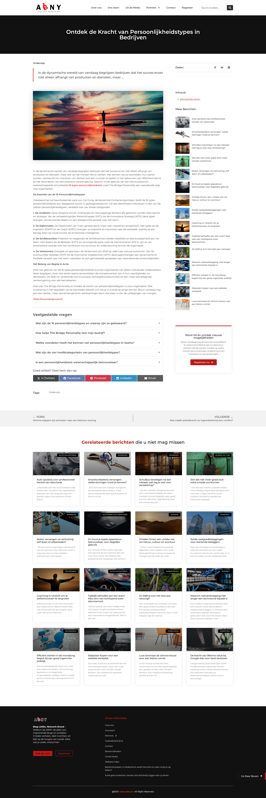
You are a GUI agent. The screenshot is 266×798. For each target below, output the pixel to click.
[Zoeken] (230, 7)
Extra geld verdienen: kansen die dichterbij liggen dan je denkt (137, 775)
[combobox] (213, 7)
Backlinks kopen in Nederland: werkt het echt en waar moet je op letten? (138, 768)
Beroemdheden (113, 751)
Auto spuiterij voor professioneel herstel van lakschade (56, 481)
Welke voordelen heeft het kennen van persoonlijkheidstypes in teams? (98, 342)
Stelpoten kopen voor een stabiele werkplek (103, 657)
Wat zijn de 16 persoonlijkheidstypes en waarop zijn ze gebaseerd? (98, 323)
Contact (171, 7)
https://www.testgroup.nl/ (47, 299)
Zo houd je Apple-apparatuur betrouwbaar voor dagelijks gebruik (105, 542)
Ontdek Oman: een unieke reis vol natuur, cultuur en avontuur (157, 540)
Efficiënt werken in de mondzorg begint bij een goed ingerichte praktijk (56, 658)
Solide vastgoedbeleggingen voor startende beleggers (207, 540)
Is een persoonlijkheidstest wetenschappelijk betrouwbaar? (98, 362)
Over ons (96, 7)
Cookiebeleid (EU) (114, 741)
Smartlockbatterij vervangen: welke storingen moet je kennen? (107, 481)
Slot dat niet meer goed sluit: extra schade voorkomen (207, 481)
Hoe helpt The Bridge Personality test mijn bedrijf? (98, 332)
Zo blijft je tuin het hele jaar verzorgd (211, 249)
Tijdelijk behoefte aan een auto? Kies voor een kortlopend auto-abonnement (211, 239)
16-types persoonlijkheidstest (85, 185)
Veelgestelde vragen (190, 99)
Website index (112, 762)
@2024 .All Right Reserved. (133, 791)
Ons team (113, 7)
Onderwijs (39, 63)
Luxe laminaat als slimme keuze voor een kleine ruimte (157, 657)
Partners (151, 7)
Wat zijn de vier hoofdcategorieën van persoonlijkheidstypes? (98, 352)
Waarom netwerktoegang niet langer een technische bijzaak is (209, 597)
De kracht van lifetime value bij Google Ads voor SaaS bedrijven (208, 657)
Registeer (187, 7)
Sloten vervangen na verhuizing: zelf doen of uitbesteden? (55, 540)
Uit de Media (132, 7)
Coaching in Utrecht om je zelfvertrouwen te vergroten (53, 597)
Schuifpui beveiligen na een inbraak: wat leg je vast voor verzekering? (155, 482)
